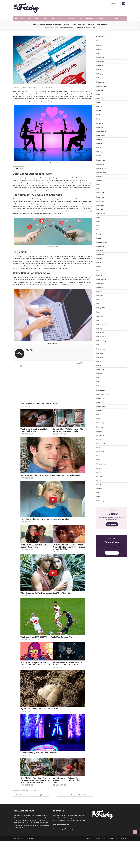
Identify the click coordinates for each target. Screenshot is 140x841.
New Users (22, 790)
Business (101, 82)
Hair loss (101, 250)
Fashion (100, 180)
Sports (100, 431)
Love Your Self (102, 324)
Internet (100, 295)
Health (37, 18)
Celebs (45, 18)
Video (100, 493)
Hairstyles (101, 254)
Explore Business (112, 553)
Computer (101, 127)
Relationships (70, 18)
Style (79, 18)
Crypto (100, 143)
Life (99, 312)
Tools (100, 468)
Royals (108, 18)
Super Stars (102, 443)
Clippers (100, 119)
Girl (99, 221)
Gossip (100, 226)
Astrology (101, 57)
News (30, 18)
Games (100, 209)
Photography (102, 390)
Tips (99, 460)
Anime (100, 49)
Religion (100, 410)
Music (100, 361)
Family (100, 176)
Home (22, 18)
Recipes (100, 402)
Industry (100, 291)
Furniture (101, 197)
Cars (99, 94)
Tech (99, 447)
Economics (101, 160)
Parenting (100, 18)
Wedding (101, 501)
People (100, 382)
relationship (16, 268)
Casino (100, 98)
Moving (100, 357)
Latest (103, 838)
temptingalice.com (83, 206)
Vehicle (100, 488)
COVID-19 (101, 135)
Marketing (101, 332)
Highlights (101, 263)
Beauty (100, 65)
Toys (99, 472)
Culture (100, 148)
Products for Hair (103, 394)
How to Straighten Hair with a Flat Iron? (78, 795)
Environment (102, 172)
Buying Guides (102, 86)
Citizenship (101, 115)
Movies (53, 18)
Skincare (101, 427)
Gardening (101, 213)
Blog (99, 78)
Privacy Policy (123, 838)
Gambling (101, 205)
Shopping (101, 423)
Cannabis (101, 90)
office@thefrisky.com (63, 824)
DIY (99, 156)
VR (99, 497)
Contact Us (97, 838)
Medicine (101, 336)
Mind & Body (102, 341)
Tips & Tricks (102, 464)
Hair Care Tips (102, 242)
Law (99, 304)
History (100, 267)
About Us (89, 838)
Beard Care (101, 61)
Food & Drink (102, 193)
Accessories (102, 41)
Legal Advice (102, 308)
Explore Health (111, 524)
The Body (101, 456)
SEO (99, 419)
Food (100, 189)
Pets (99, 386)
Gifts (99, 217)
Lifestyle (100, 316)
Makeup (100, 328)
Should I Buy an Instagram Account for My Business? (31, 795)
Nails (99, 365)
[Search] (123, 3)
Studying (101, 435)
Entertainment (89, 18)
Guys (100, 234)
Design (100, 152)
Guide (100, 230)
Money (100, 345)
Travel (116, 18)
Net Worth (101, 369)
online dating (33, 91)
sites (72, 199)
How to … (101, 287)
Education (101, 164)
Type (99, 480)
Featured (101, 184)
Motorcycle (101, 349)
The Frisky (17, 87)
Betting (100, 69)
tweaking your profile (76, 284)
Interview (101, 299)
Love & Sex (101, 320)
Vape (99, 484)
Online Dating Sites (31, 790)
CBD (99, 102)
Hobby (100, 271)
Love (60, 18)
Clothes (100, 123)
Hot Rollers (101, 283)
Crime (100, 139)
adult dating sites (50, 206)
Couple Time (102, 131)
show (21, 168)
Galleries (101, 201)
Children (100, 111)
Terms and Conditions (112, 838)
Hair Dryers (101, 246)
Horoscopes (102, 279)
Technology (101, 451)
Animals (100, 45)
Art (99, 53)
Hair (99, 238)
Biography (101, 74)
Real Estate (101, 398)
